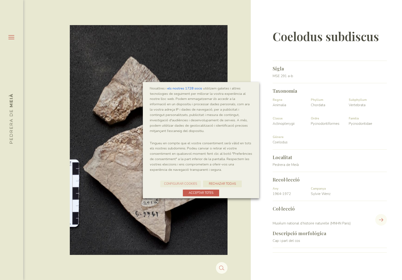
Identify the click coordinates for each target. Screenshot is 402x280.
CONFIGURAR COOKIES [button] (180, 184)
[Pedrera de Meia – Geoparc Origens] (11, 119)
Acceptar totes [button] (201, 193)
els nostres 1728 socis (184, 88)
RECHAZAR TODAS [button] (222, 184)
